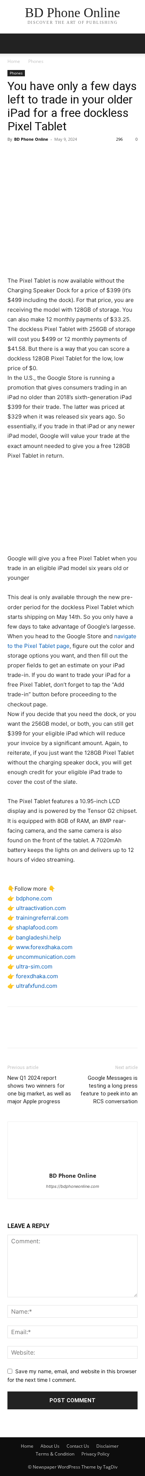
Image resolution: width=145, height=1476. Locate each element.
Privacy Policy (95, 1454)
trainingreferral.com (42, 917)
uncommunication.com (45, 956)
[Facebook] (14, 156)
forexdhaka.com (37, 976)
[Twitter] (32, 156)
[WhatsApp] (66, 156)
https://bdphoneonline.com (72, 1186)
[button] (134, 44)
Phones (36, 61)
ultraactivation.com (41, 908)
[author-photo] (72, 1165)
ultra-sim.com (34, 966)
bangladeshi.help (38, 937)
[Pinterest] (49, 156)
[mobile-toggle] (13, 44)
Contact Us (78, 1446)
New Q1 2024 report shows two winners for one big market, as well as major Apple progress (39, 1090)
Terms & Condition (55, 1454)
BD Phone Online (31, 139)
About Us (50, 1446)
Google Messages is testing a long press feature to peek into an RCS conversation (109, 1090)
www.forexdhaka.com (44, 947)
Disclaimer (107, 1446)
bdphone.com (34, 898)
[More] (83, 156)
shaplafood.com (37, 927)
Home (13, 61)
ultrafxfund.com (36, 985)
